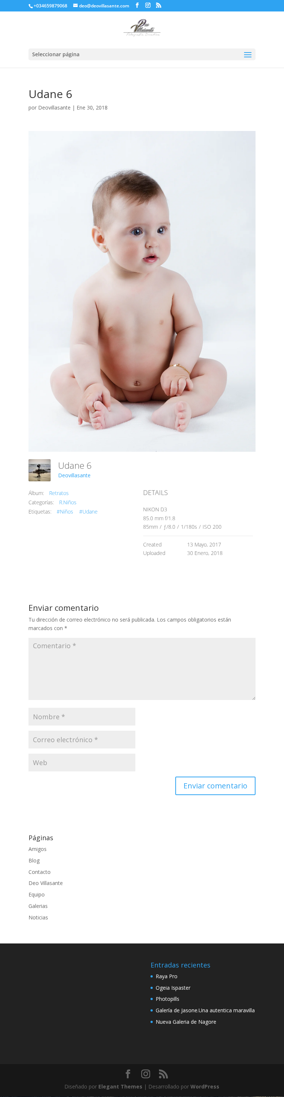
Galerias (38, 905)
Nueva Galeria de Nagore (186, 1021)
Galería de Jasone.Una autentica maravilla (205, 1010)
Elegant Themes (120, 1086)
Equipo (36, 894)
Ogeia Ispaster (173, 987)
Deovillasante (54, 107)
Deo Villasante (45, 882)
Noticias (38, 917)
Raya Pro (167, 976)
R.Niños (68, 502)
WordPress (204, 1086)
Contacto (39, 871)
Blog (34, 860)
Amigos (37, 848)
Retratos (59, 493)
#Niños (65, 511)
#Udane (88, 511)
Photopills (167, 998)
